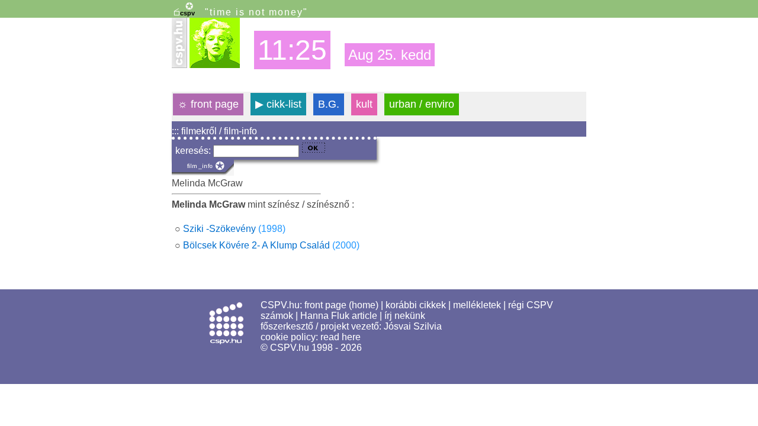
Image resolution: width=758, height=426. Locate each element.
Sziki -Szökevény (219, 229)
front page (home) (341, 305)
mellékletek (477, 305)
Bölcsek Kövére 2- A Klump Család (256, 245)
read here (340, 337)
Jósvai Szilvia (413, 326)
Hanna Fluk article (338, 316)
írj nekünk (404, 316)
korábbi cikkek (416, 305)
